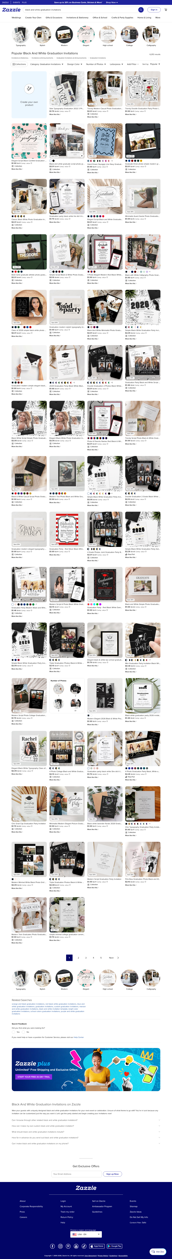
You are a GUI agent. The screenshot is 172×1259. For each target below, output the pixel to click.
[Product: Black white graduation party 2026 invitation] (142, 695)
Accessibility (123, 1256)
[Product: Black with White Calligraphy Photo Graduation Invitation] (142, 251)
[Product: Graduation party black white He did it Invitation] (67, 196)
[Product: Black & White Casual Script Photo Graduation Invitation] (29, 473)
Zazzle (5, 2)
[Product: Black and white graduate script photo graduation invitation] (67, 141)
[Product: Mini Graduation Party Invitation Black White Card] (142, 640)
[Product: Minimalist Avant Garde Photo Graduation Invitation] (142, 196)
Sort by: (145, 64)
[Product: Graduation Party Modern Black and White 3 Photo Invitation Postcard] (29, 584)
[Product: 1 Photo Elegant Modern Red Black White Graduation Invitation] (105, 251)
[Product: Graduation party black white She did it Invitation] (105, 748)
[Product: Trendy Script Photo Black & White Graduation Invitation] (142, 418)
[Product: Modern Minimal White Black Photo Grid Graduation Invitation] (29, 859)
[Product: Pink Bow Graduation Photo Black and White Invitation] (142, 859)
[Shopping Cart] (166, 10)
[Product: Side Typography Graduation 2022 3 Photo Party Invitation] (67, 88)
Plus (24, 2)
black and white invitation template (53, 1009)
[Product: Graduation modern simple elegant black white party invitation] (29, 362)
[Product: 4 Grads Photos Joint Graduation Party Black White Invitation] (105, 529)
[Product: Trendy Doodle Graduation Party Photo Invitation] (142, 88)
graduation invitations (44, 1006)
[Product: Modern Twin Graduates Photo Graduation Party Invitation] (29, 914)
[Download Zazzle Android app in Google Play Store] (114, 1246)
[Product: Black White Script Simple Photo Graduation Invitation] (29, 418)
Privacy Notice (103, 1256)
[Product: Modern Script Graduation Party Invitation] (105, 859)
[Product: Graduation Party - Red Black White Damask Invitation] (105, 584)
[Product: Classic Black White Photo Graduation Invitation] (29, 196)
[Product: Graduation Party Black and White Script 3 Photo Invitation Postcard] (142, 362)
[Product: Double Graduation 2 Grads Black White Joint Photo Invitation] (142, 473)
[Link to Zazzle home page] (12, 10)
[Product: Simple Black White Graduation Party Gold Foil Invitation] (142, 529)
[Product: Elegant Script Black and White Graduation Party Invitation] (105, 196)
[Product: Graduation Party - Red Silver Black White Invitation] (67, 529)
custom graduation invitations (66, 1006)
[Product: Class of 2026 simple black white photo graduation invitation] (29, 307)
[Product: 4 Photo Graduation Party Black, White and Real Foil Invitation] (142, 748)
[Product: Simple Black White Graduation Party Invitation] (142, 307)
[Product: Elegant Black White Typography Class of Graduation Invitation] (29, 748)
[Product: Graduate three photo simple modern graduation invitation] (142, 141)
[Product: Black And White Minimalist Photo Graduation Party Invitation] (105, 307)
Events (16, 2)
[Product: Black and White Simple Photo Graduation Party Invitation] (142, 584)
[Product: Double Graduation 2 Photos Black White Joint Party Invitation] (105, 362)
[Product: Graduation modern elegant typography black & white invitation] (29, 529)
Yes (18, 1032)
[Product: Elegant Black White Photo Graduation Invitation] (67, 418)
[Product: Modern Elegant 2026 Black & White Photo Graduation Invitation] (105, 695)
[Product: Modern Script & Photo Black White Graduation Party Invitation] (67, 584)
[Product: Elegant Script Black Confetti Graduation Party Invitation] (29, 141)
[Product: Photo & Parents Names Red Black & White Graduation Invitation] (105, 418)
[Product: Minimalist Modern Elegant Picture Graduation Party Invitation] (67, 804)
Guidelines (113, 1256)
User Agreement (91, 1256)
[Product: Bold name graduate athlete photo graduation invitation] (29, 251)
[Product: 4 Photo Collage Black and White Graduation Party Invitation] (67, 748)
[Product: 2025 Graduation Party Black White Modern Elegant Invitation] (67, 362)
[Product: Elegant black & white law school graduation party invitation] (105, 640)
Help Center (79, 1037)
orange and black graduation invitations (28, 1004)
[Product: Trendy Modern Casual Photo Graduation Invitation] (105, 88)
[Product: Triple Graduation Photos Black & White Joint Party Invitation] (67, 640)
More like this (55, 114)
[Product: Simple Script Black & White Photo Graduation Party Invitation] (67, 251)
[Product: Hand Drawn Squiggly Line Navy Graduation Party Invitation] (105, 141)
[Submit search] (141, 9)
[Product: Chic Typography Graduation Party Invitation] (142, 804)
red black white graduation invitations (60, 1004)
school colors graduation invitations (45, 1011)
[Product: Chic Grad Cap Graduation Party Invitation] (29, 804)
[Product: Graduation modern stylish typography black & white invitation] (67, 307)
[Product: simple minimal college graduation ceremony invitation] (67, 914)
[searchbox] (83, 10)
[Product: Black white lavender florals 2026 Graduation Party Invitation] (105, 804)
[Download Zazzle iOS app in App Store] (97, 1246)
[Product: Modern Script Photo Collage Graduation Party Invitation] (29, 695)
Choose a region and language (83, 1230)
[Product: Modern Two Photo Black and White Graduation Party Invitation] (67, 473)
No (28, 1032)
